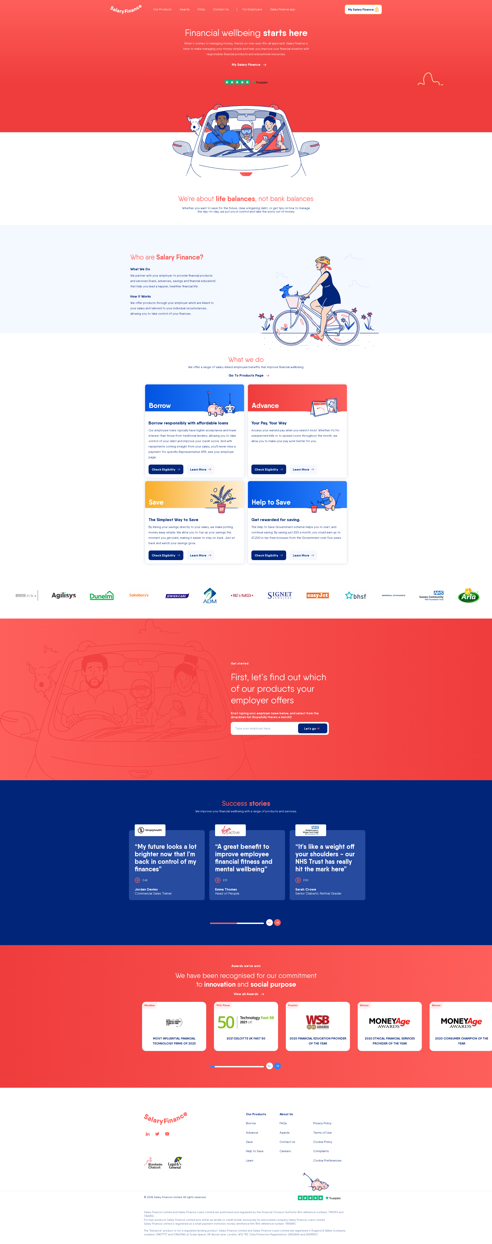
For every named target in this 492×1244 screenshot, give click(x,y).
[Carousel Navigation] (273, 922)
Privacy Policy (322, 1123)
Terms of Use (322, 1132)
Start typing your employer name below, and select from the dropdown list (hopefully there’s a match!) (275, 715)
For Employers (252, 9)
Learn (249, 1160)
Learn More (198, 469)
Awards (185, 9)
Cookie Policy (322, 1142)
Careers (285, 1151)
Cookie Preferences (327, 1160)
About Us (286, 1114)
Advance (252, 1132)
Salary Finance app (282, 9)
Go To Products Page (246, 375)
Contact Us (221, 9)
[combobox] (265, 728)
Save (249, 1142)
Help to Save (254, 1151)
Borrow (251, 1123)
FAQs (201, 9)
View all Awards (246, 994)
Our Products (162, 9)
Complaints (321, 1151)
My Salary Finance (246, 65)
